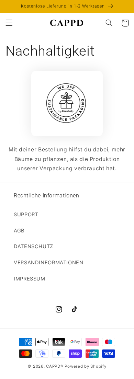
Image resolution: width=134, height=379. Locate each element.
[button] (9, 23)
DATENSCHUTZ (33, 246)
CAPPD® (54, 366)
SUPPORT (26, 214)
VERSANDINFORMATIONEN (48, 263)
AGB (19, 231)
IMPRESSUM (29, 279)
